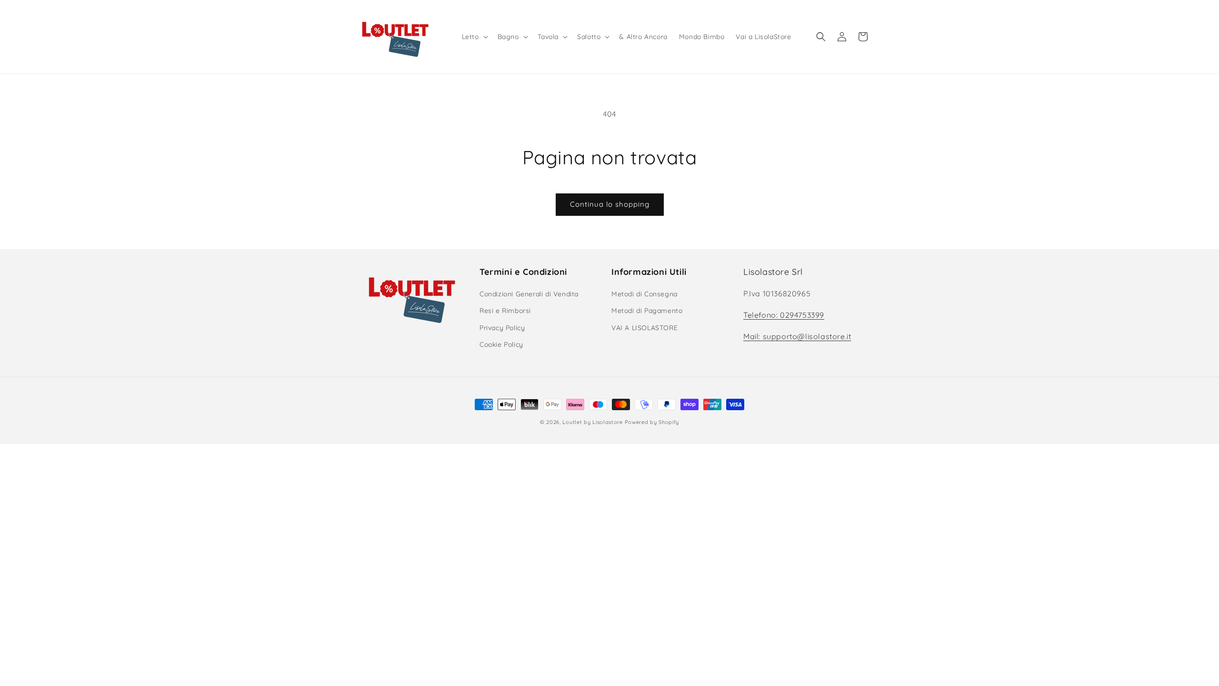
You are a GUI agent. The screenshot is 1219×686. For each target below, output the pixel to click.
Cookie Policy (501, 344)
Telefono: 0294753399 (783, 315)
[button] (474, 37)
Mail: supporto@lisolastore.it (797, 336)
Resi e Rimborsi (505, 310)
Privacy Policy (502, 327)
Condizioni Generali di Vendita (529, 294)
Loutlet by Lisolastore (592, 422)
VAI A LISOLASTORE (644, 327)
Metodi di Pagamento (646, 310)
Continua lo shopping (609, 204)
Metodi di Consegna (644, 294)
